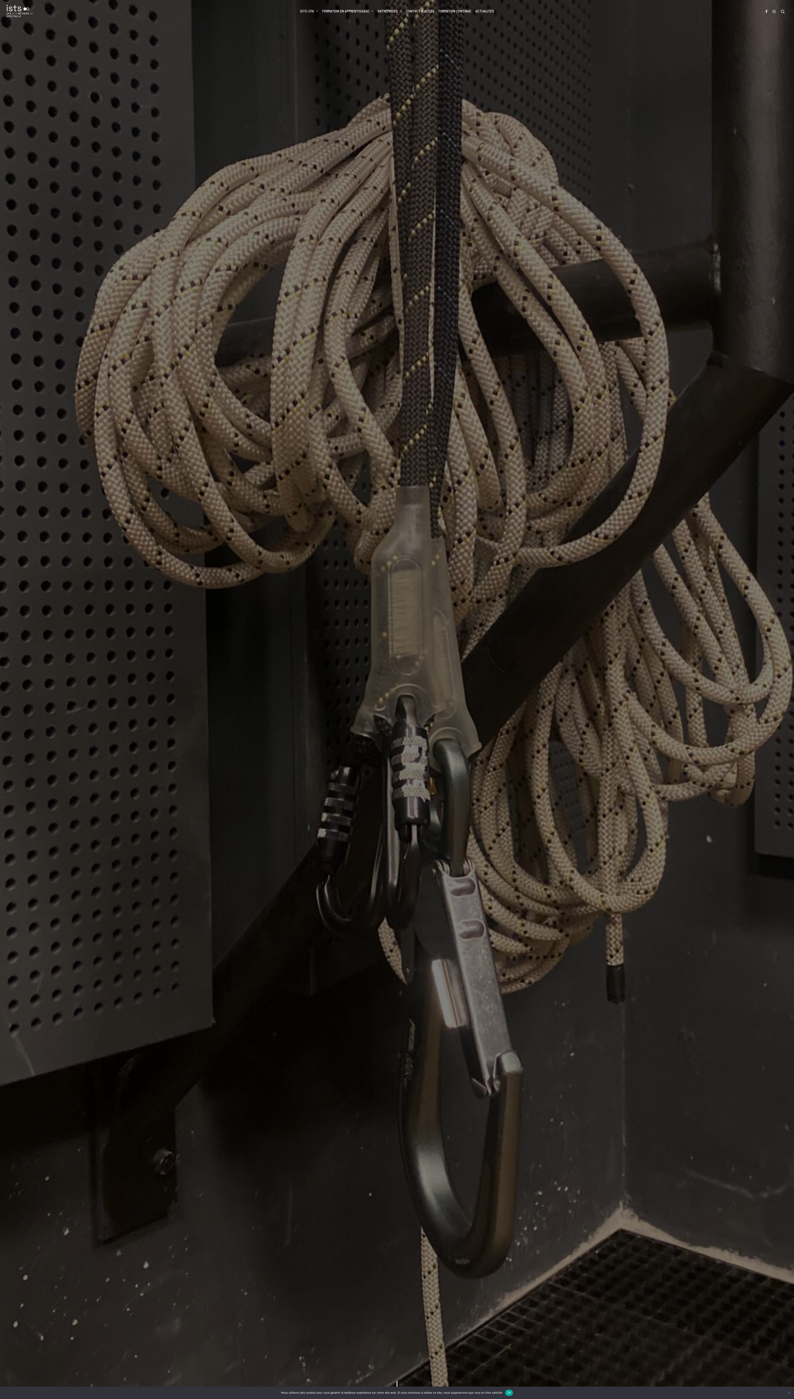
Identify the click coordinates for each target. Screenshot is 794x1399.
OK (509, 1392)
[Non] (789, 1393)
